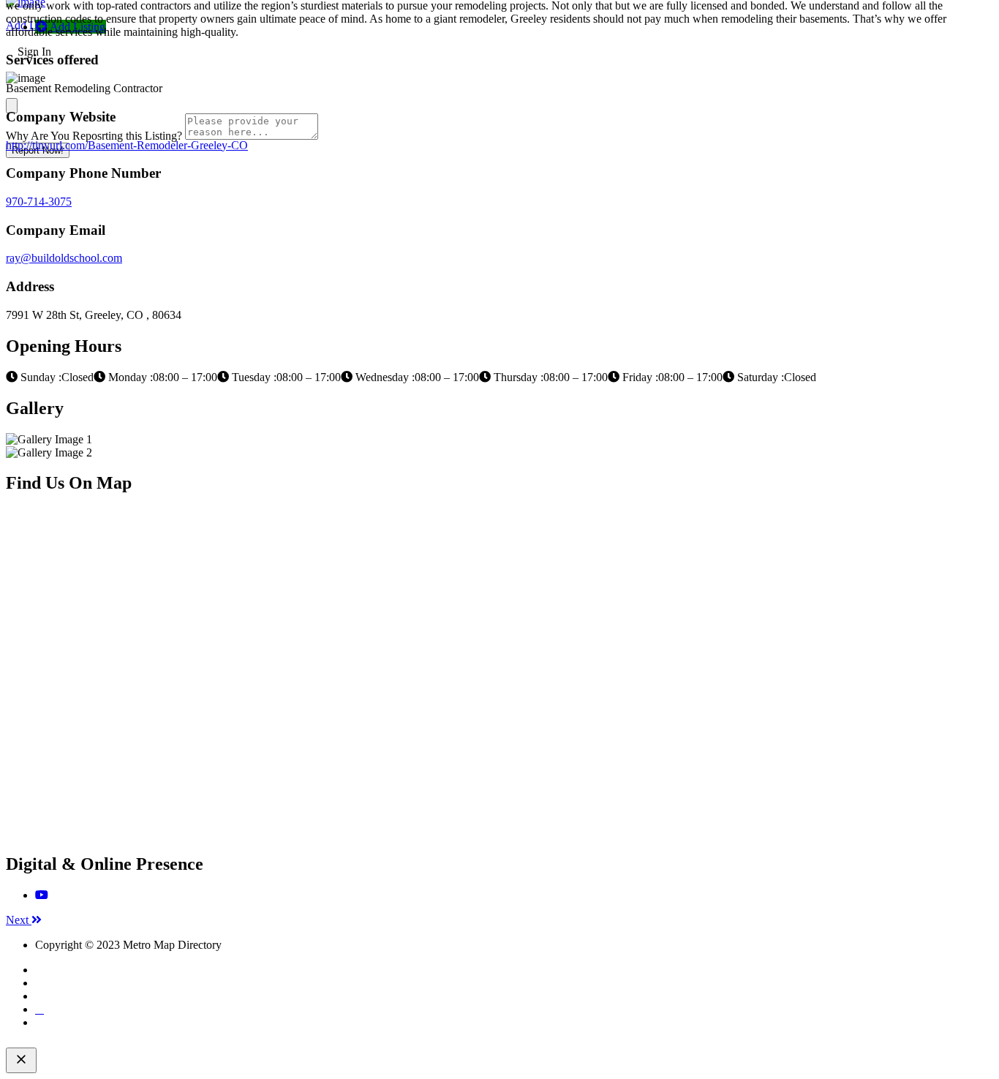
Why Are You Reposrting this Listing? (94, 135)
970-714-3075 (39, 201)
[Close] (12, 105)
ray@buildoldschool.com (64, 258)
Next (18, 920)
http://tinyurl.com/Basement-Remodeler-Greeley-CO (127, 145)
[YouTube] (41, 895)
